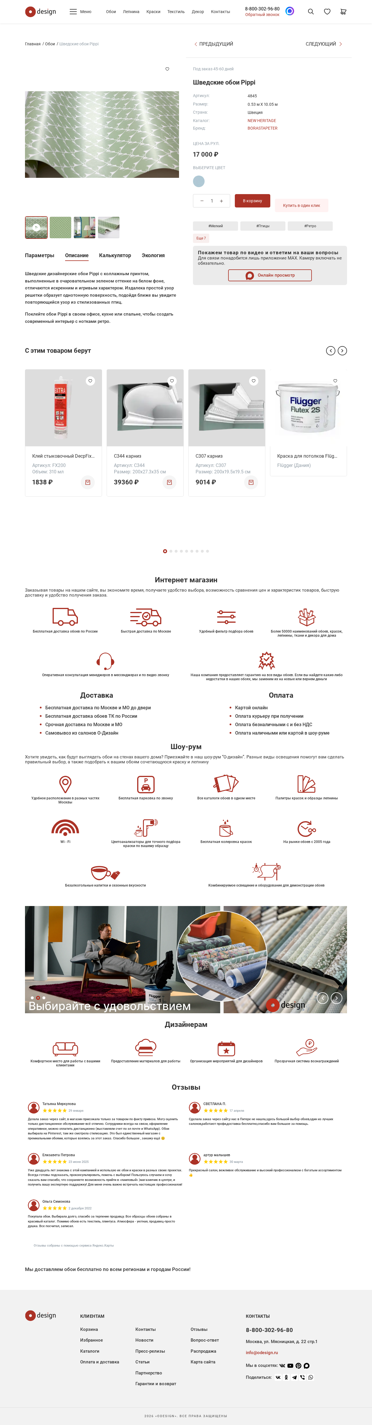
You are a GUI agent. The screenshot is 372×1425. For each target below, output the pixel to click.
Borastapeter (263, 128)
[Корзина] (343, 11)
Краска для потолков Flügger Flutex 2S (308, 456)
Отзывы (199, 1329)
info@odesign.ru (262, 1352)
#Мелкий (215, 226)
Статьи (142, 1362)
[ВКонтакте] (278, 1377)
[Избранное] (327, 11)
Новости (144, 1340)
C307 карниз (209, 456)
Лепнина (131, 11)
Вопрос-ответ (205, 1340)
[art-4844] (199, 181)
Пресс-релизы (150, 1351)
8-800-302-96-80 (262, 9)
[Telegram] (294, 1377)
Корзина (89, 1329)
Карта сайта (203, 1362)
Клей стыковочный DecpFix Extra (63, 456)
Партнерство (148, 1373)
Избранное (91, 1340)
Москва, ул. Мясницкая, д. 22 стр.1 (281, 1341)
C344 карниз (127, 456)
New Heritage (262, 120)
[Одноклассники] (286, 1377)
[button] (330, 350)
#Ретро (310, 226)
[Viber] (302, 1377)
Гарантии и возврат (155, 1383)
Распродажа (203, 1351)
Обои (111, 11)
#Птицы (262, 226)
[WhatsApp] (310, 1377)
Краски (153, 11)
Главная (33, 44)
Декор (198, 11)
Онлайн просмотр (276, 275)
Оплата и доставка (99, 1362)
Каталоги (89, 1351)
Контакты (220, 11)
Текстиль (176, 11)
